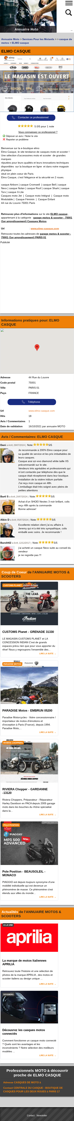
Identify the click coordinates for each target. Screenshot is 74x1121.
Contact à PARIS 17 (33, 1089)
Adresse (5, 377)
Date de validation (11, 426)
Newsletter (42, 1115)
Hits (2, 416)
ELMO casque (59, 214)
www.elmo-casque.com (45, 228)
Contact (30, 1115)
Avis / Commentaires (12, 421)
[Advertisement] (37, 278)
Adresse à (22, 1082)
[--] (69, 12)
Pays (3, 392)
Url (2, 228)
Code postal (7, 382)
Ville (3, 387)
